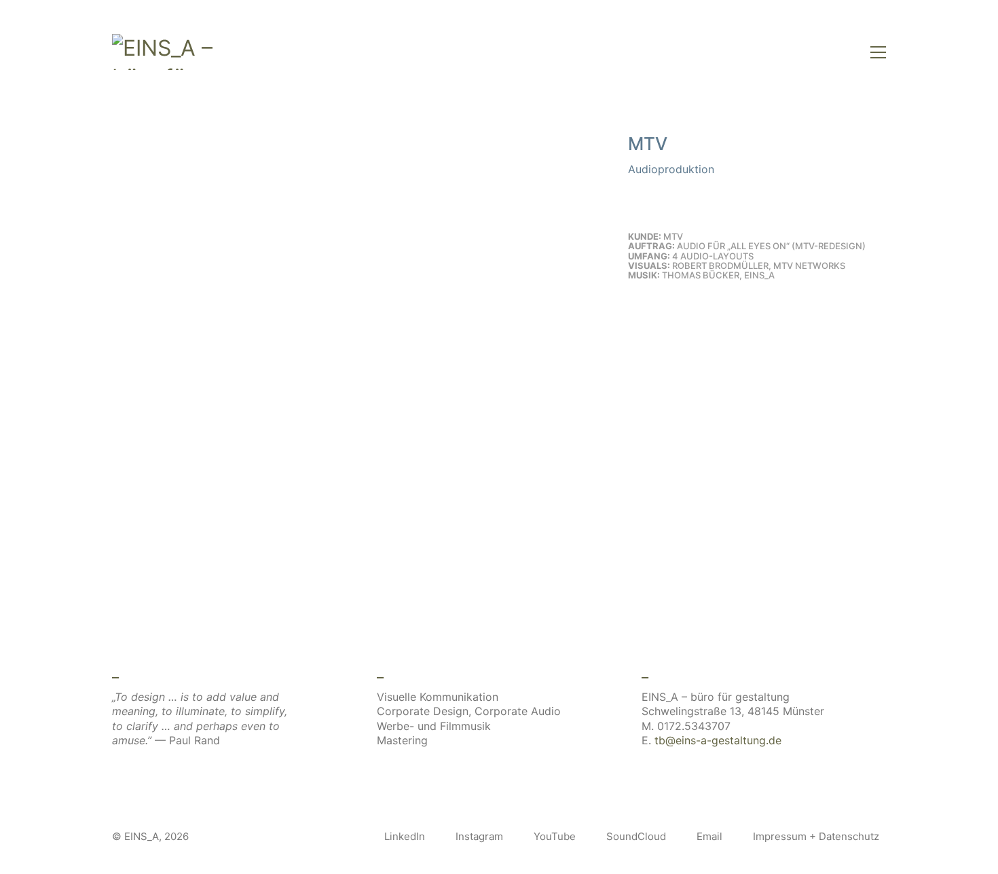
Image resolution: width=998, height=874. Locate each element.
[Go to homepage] (166, 52)
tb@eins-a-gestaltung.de (717, 740)
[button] (878, 52)
